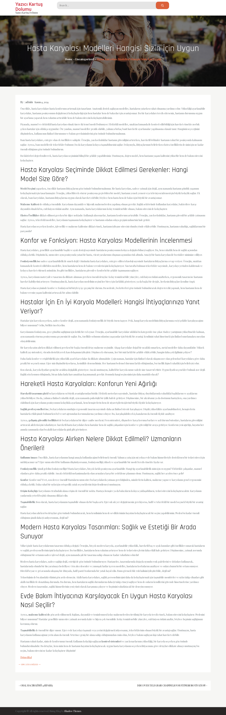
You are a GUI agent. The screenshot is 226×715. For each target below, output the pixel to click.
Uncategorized (29, 664)
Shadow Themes (72, 711)
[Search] (162, 5)
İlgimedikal (26, 657)
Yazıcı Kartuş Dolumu (29, 6)
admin (29, 102)
